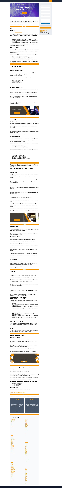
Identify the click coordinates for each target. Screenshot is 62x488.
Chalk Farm (26, 419)
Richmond (26, 456)
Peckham (12, 447)
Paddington (26, 424)
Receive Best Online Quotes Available (24, 117)
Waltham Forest (13, 469)
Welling (23, 392)
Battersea (26, 423)
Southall (26, 473)
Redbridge (12, 449)
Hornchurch (12, 470)
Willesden (26, 445)
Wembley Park (26, 455)
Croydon (26, 427)
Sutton (25, 448)
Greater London (12, 392)
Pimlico (12, 474)
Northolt (26, 474)
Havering (26, 422)
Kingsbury (26, 453)
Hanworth (26, 476)
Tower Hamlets (13, 439)
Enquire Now (24, 269)
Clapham (12, 473)
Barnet (25, 454)
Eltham (24, 392)
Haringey (26, 420)
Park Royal (26, 452)
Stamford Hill (12, 466)
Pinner (25, 477)
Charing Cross (12, 468)
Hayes (25, 479)
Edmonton (26, 426)
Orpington (12, 464)
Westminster (12, 467)
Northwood (26, 482)
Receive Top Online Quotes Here (24, 394)
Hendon (26, 450)
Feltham (26, 478)
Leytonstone (12, 448)
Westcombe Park (16, 392)
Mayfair (12, 476)
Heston (25, 475)
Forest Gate (12, 438)
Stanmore (26, 471)
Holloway (12, 475)
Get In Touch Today (24, 26)
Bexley (12, 443)
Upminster (12, 477)
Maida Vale (26, 429)
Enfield (25, 444)
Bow (11, 444)
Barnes (25, 446)
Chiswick (26, 449)
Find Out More (24, 224)
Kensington (26, 428)
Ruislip (25, 481)
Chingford (26, 421)
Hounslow (26, 472)
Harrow (25, 470)
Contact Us (24, 333)
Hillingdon (26, 480)
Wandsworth (26, 430)
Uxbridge (26, 483)
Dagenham (12, 445)
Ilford (11, 440)
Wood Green (26, 425)
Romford (12, 465)
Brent (25, 447)
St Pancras (12, 472)
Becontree (12, 442)
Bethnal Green (12, 446)
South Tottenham (13, 471)
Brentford (26, 457)
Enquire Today (24, 365)
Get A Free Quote (24, 414)
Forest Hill (12, 450)
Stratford (12, 437)
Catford (12, 441)
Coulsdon (26, 451)
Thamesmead (20, 392)
